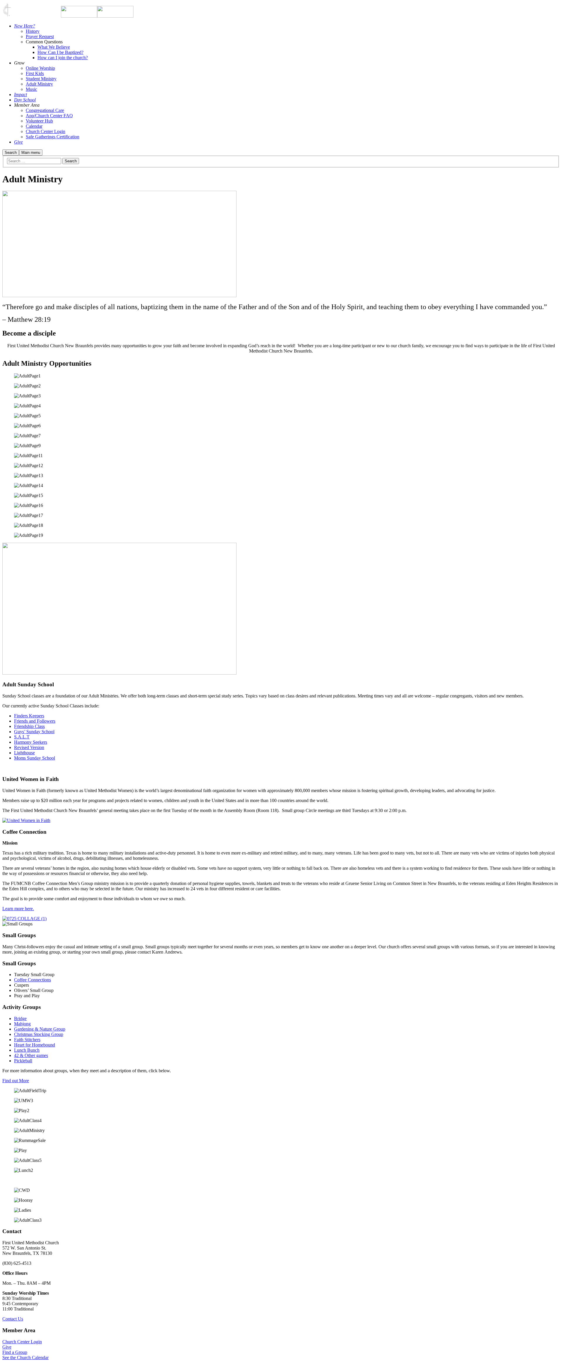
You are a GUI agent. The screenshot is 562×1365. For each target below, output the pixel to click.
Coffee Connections (32, 979)
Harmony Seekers (30, 742)
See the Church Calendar (25, 1357)
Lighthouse (24, 752)
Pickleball (23, 1060)
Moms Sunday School (34, 757)
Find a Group (14, 1352)
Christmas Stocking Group (38, 1034)
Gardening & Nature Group (39, 1029)
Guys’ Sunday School (34, 731)
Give (6, 1346)
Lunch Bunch (27, 1050)
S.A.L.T (22, 736)
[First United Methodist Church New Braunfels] (79, 15)
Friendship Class (29, 726)
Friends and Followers (34, 721)
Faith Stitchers (27, 1039)
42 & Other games (31, 1055)
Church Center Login (22, 1341)
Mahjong (22, 1023)
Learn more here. (18, 908)
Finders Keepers (29, 715)
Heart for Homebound (34, 1044)
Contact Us (12, 1318)
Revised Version (29, 747)
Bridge (20, 1018)
